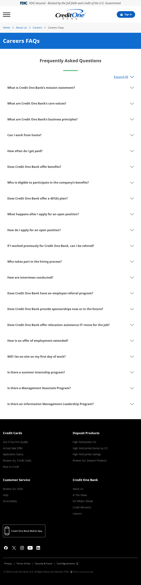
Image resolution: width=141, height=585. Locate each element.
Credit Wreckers (82, 507)
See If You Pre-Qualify (15, 442)
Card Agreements (66, 563)
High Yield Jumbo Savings (87, 454)
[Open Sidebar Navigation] (6, 14)
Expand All (121, 76)
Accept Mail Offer (13, 448)
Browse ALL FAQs (13, 489)
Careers (37, 27)
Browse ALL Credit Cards (17, 460)
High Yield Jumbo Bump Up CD (90, 448)
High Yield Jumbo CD (84, 442)
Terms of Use (23, 563)
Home (6, 27)
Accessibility (10, 501)
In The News (80, 495)
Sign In (128, 14)
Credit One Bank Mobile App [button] (26, 530)
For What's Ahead (83, 501)
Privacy (8, 563)
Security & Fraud (43, 563)
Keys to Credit (11, 466)
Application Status (13, 454)
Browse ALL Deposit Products (90, 460)
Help (5, 495)
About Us (21, 27)
